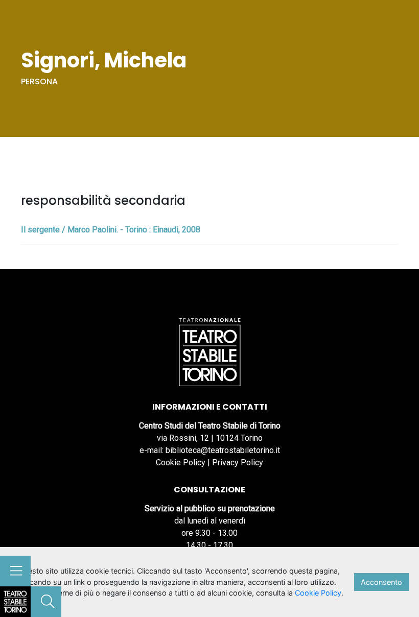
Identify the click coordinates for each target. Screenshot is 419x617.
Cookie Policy (180, 462)
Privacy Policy (237, 462)
